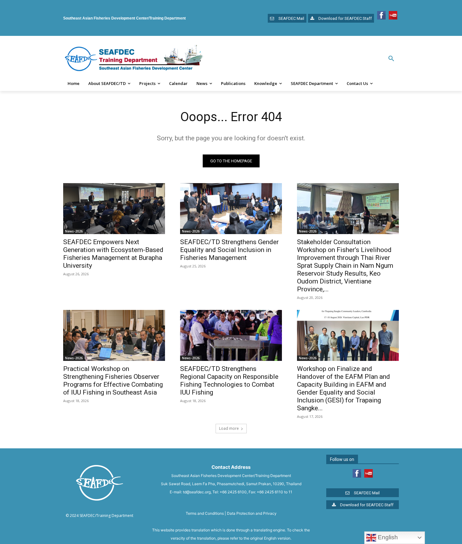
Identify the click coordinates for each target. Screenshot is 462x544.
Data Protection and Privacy (252, 513)
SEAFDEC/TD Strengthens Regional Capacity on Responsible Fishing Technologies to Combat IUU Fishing (229, 380)
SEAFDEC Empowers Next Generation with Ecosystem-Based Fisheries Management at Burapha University (113, 253)
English (387, 537)
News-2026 (74, 231)
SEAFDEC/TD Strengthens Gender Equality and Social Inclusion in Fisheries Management (229, 249)
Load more (229, 428)
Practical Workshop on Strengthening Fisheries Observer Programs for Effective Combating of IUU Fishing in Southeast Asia (113, 380)
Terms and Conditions (205, 513)
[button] (391, 58)
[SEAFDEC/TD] (134, 59)
